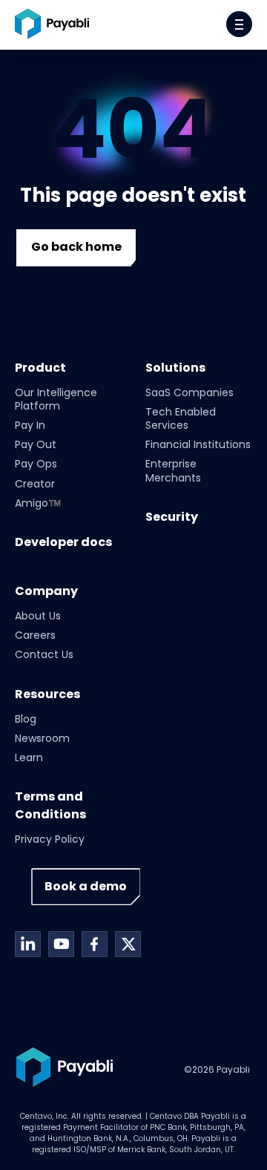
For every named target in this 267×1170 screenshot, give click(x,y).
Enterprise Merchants (173, 470)
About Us (38, 615)
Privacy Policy (50, 839)
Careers (35, 635)
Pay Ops (36, 463)
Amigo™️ (38, 503)
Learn (29, 757)
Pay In (30, 425)
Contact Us (44, 654)
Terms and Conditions (50, 805)
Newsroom (42, 738)
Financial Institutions (198, 444)
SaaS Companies (189, 392)
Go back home (76, 246)
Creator (35, 483)
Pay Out (35, 444)
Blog (25, 719)
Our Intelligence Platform (56, 399)
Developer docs (63, 542)
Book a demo (85, 886)
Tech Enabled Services (180, 418)
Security (171, 516)
